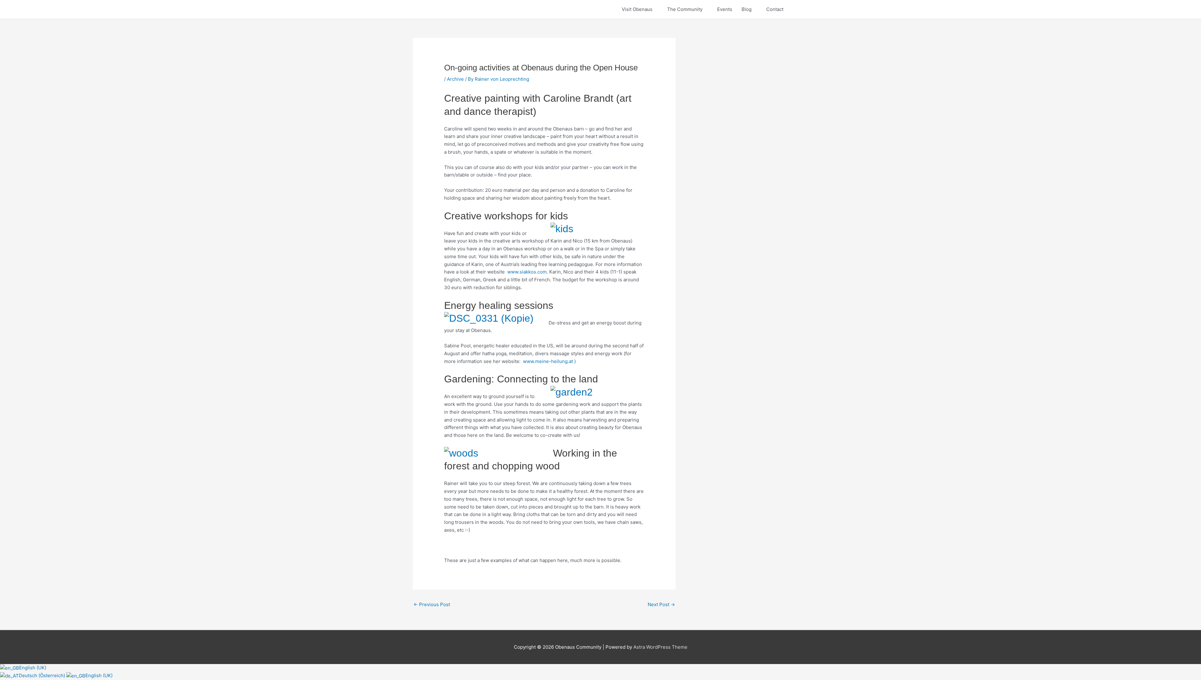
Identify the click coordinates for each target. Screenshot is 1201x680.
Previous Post (431, 604)
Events (724, 9)
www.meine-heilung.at (548, 361)
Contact (774, 9)
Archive (455, 79)
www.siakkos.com (527, 272)
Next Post (661, 604)
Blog (747, 9)
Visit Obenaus (637, 9)
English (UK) (32, 668)
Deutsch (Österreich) (42, 675)
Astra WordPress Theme (660, 647)
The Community (684, 9)
